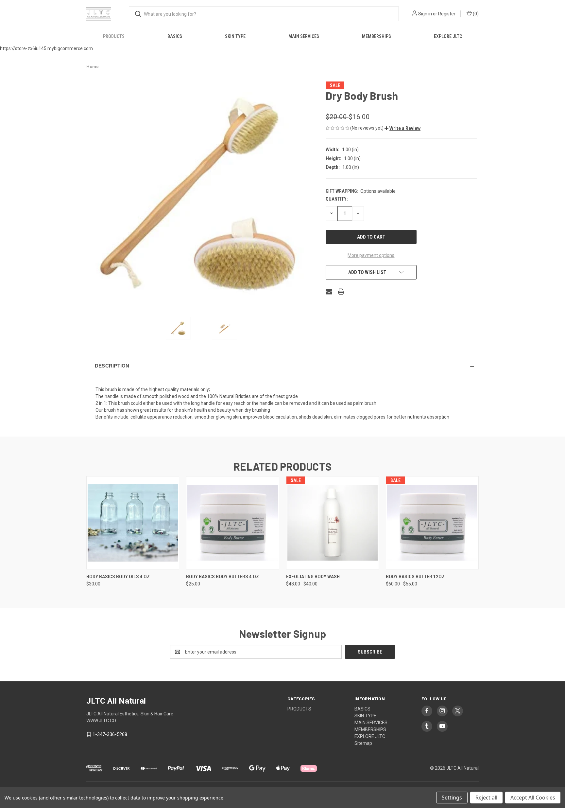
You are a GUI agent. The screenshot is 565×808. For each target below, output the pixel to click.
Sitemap (363, 743)
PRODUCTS (114, 36)
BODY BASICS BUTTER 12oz (415, 577)
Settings (452, 797)
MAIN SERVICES (303, 36)
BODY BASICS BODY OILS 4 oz (118, 577)
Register (446, 13)
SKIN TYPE (235, 36)
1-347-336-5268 (110, 734)
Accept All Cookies (532, 797)
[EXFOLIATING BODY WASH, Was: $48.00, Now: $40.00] (332, 522)
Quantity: (337, 199)
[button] (402, 128)
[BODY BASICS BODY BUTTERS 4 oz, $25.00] (232, 522)
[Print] (341, 291)
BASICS (174, 36)
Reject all (486, 797)
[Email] (329, 291)
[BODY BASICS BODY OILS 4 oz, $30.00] (133, 522)
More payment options (371, 255)
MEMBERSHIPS (376, 36)
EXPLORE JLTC (448, 36)
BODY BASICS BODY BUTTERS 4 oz (222, 577)
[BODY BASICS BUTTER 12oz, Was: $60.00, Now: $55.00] (432, 522)
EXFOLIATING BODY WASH (313, 577)
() (475, 13)
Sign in (425, 13)
